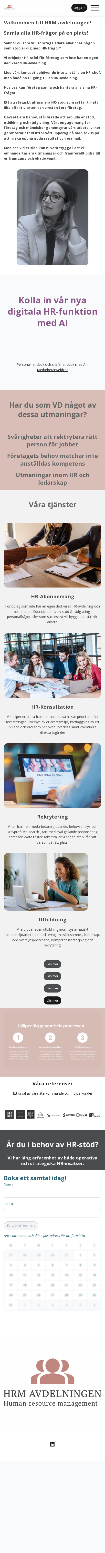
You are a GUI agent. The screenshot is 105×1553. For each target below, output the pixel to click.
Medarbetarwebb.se (52, 369)
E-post (8, 1204)
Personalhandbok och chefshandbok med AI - (53, 364)
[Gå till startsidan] (15, 8)
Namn (8, 1184)
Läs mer (52, 964)
